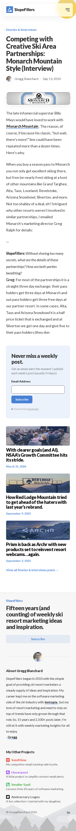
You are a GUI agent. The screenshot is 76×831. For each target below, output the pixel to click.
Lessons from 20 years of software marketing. (35, 786)
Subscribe (38, 639)
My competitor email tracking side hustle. (32, 762)
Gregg (12, 737)
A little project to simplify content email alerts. (35, 774)
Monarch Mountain (22, 126)
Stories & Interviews (21, 29)
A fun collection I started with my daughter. (33, 799)
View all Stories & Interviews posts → (32, 570)
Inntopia (51, 702)
